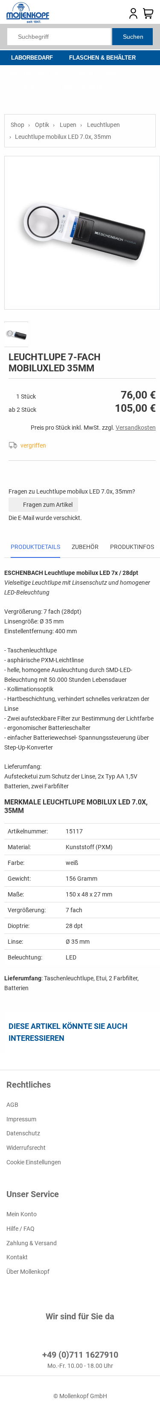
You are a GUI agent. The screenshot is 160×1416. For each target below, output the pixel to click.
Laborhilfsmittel (32, 72)
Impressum (21, 1119)
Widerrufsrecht (26, 1147)
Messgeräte (83, 87)
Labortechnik (96, 72)
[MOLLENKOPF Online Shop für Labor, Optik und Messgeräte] (27, 20)
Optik (27, 87)
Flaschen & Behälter (102, 58)
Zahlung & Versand (31, 1242)
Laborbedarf (32, 58)
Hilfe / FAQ (20, 1228)
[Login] (133, 17)
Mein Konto (21, 1214)
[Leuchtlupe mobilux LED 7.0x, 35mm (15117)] (82, 232)
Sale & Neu (28, 102)
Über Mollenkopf (27, 1271)
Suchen (133, 36)
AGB (12, 1104)
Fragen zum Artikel (47, 504)
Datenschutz (23, 1133)
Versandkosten (136, 427)
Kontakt (17, 1257)
